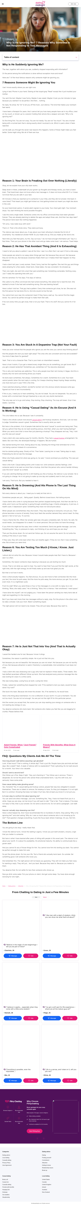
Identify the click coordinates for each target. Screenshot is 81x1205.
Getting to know (46, 1165)
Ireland (44, 1187)
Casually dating (6, 1160)
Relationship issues (47, 1167)
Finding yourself (46, 1157)
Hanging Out (5, 1189)
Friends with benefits (8, 1187)
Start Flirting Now (34, 1131)
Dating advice (6, 1155)
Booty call (5, 1179)
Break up (44, 1170)
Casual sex (5, 1182)
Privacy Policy (6, 1162)
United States (46, 1179)
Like (32, 956)
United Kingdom (46, 1184)
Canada (44, 1182)
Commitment (45, 1160)
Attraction (44, 1162)
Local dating (5, 1157)
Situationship (6, 1197)
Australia (44, 1189)
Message (14, 956)
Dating (44, 1155)
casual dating (37, 420)
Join (73, 4)
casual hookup (59, 438)
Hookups (4, 1192)
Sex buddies (5, 1194)
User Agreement (6, 1165)
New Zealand (46, 1192)
